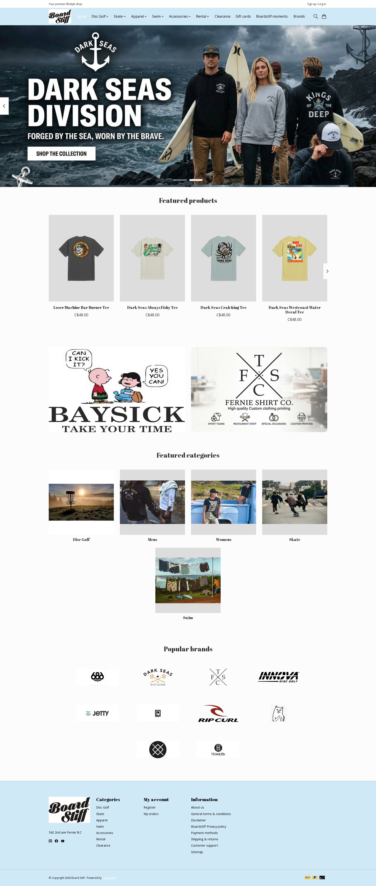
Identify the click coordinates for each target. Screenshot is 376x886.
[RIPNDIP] (278, 714)
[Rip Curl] (218, 714)
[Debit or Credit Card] (322, 878)
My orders (151, 814)
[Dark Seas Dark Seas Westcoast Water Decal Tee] (294, 258)
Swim (188, 617)
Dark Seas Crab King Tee (223, 307)
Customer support (204, 845)
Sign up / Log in (316, 4)
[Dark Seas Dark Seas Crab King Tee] (223, 258)
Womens (223, 539)
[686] (97, 678)
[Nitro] (158, 714)
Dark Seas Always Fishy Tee (152, 307)
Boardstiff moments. (272, 16)
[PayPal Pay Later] (315, 878)
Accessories (104, 832)
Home (81, 16)
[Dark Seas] (158, 678)
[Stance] (158, 750)
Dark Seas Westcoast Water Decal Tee (295, 309)
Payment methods (204, 832)
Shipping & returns (204, 839)
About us (197, 807)
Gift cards (243, 16)
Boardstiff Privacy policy (208, 826)
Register (150, 807)
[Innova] (278, 678)
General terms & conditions (211, 814)
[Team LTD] (218, 750)
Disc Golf (81, 539)
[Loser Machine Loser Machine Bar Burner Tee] (81, 258)
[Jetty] (97, 714)
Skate (294, 539)
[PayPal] (308, 878)
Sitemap (197, 852)
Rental (100, 839)
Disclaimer (198, 820)
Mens (152, 539)
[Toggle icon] (315, 16)
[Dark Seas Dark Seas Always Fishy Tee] (152, 258)
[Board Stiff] (60, 16)
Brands (299, 16)
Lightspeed (109, 878)
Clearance (222, 16)
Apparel (101, 820)
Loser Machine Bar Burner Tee (81, 307)
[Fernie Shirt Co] (218, 678)
